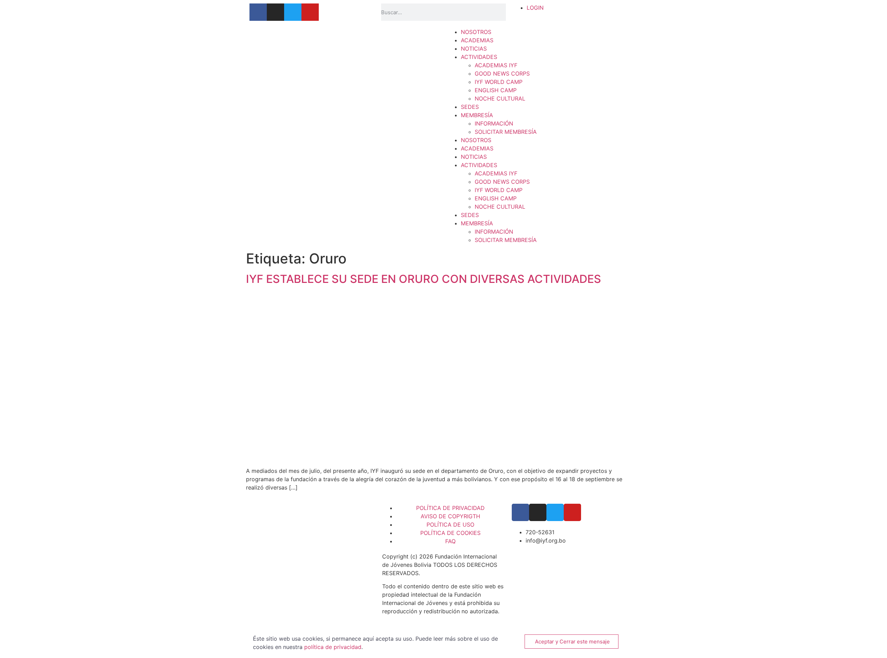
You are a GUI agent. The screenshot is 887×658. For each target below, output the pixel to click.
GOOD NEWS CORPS (502, 73)
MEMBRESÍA (477, 115)
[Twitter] (292, 12)
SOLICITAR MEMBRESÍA (506, 131)
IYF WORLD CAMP (498, 81)
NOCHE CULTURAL (500, 98)
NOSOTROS (476, 31)
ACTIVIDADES (479, 56)
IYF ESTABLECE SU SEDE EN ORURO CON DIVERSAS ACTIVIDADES (423, 279)
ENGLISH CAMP (496, 90)
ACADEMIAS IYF (496, 65)
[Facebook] (258, 12)
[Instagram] (275, 12)
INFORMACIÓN (494, 123)
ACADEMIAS (477, 40)
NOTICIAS (474, 48)
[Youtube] (310, 12)
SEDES (470, 106)
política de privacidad (332, 646)
